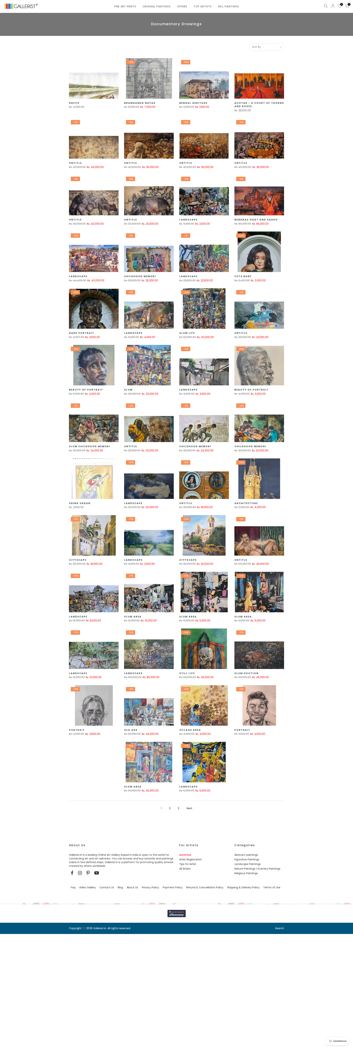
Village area (190, 730)
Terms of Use (271, 887)
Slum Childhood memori (89, 446)
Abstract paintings (246, 855)
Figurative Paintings (246, 859)
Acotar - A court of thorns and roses (259, 104)
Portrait (77, 730)
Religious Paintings (246, 873)
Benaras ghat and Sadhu (256, 219)
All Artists (185, 868)
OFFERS (182, 6)
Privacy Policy (150, 887)
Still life (187, 673)
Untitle (75, 163)
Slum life (187, 333)
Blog (120, 887)
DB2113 (74, 103)
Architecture (246, 503)
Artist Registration (190, 859)
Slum (128, 389)
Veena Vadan (79, 503)
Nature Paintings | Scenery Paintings (257, 868)
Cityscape (77, 560)
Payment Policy (173, 887)
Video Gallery (87, 887)
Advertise (185, 855)
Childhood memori (140, 276)
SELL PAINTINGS (228, 6)
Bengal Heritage (193, 103)
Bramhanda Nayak (140, 103)
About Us (132, 887)
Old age (131, 730)
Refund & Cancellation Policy (204, 887)
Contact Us (106, 887)
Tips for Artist (187, 864)
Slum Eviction (246, 673)
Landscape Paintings (247, 864)
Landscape (188, 219)
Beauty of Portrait (86, 389)
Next (189, 808)
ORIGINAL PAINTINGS (157, 6)
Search (279, 928)
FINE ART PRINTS (125, 6)
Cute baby (243, 276)
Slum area (133, 616)
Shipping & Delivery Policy (243, 887)
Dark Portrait (81, 333)
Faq (73, 887)
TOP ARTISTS (203, 6)
